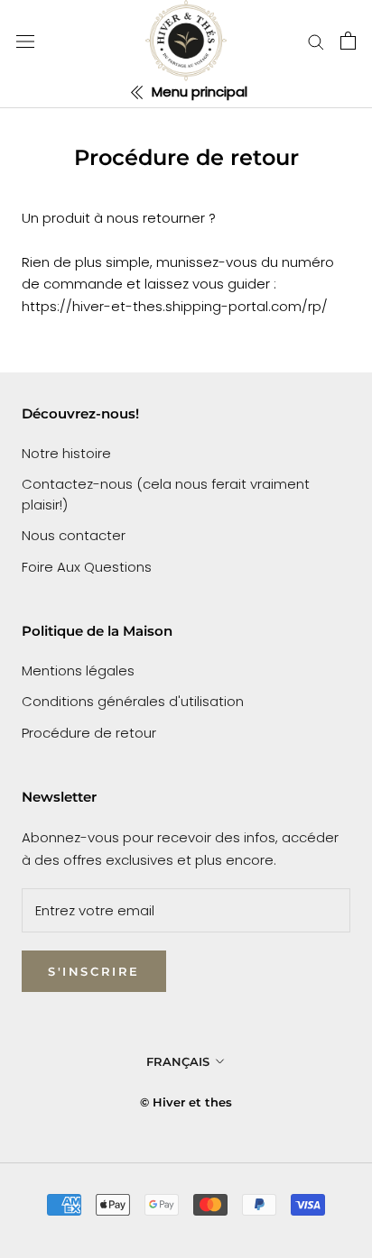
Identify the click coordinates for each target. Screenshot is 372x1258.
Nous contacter (74, 535)
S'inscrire (94, 971)
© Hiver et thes (186, 1102)
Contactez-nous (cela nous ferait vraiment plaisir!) (166, 494)
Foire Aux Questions (87, 566)
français (177, 1061)
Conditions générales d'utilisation (133, 701)
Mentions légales (78, 670)
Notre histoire (66, 453)
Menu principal (197, 91)
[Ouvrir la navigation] (25, 40)
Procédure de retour (89, 732)
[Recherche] (316, 41)
